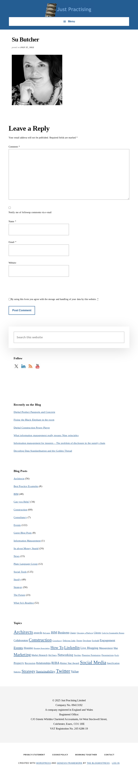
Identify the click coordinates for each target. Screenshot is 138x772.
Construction (20, 509)
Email (12, 242)
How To (57, 647)
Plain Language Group (26, 564)
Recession (30, 663)
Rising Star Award (69, 663)
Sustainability (45, 671)
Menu (71, 21)
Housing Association (42, 648)
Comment (14, 146)
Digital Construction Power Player (32, 427)
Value (75, 671)
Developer (87, 640)
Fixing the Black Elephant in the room (34, 419)
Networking (65, 655)
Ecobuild (95, 640)
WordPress (43, 763)
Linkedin (72, 647)
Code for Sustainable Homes (113, 633)
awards (38, 632)
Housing (28, 648)
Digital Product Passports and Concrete (34, 412)
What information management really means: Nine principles (46, 435)
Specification (113, 663)
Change (73, 633)
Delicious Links (69, 641)
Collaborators (21, 640)
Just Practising (69, 10)
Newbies (77, 655)
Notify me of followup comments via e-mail (30, 212)
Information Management (27, 540)
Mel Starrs (52, 655)
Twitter (63, 671)
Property (19, 663)
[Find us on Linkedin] (23, 366)
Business (63, 632)
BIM (16, 494)
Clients (97, 632)
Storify (17, 579)
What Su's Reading (24, 603)
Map (116, 648)
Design (79, 641)
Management (106, 648)
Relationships (43, 663)
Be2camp (46, 633)
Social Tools (20, 571)
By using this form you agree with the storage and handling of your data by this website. (54, 299)
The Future (19, 595)
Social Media (93, 662)
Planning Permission (91, 655)
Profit (116, 655)
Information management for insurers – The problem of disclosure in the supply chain (59, 443)
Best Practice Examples (26, 486)
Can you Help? (22, 501)
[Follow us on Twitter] (16, 366)
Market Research (39, 655)
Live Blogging (89, 648)
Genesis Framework (69, 763)
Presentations (107, 655)
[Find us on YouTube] (37, 366)
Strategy (18, 587)
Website (12, 263)
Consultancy (20, 517)
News (17, 556)
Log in (116, 763)
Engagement (107, 640)
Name (12, 221)
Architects (19, 478)
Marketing (22, 654)
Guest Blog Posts (23, 532)
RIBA (55, 663)
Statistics (17, 672)
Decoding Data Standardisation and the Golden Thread (43, 450)
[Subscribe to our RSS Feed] (30, 366)
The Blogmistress (98, 763)
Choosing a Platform (85, 633)
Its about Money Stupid (26, 548)
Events (17, 525)
